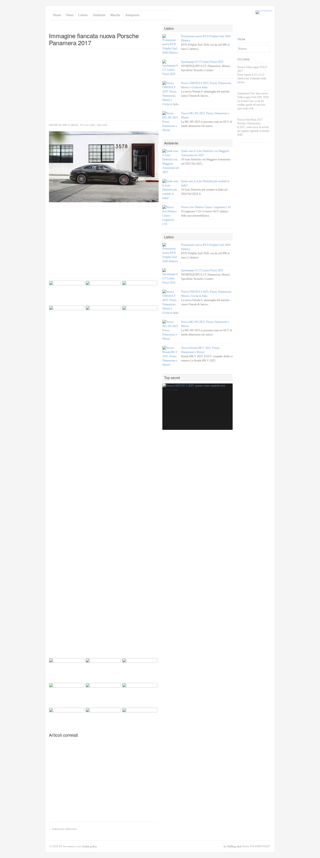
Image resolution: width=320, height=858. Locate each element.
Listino (83, 15)
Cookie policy (89, 846)
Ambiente (99, 15)
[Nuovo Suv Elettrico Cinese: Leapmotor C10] (170, 215)
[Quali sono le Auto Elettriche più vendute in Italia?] (170, 189)
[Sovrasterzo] (264, 12)
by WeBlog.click (233, 846)
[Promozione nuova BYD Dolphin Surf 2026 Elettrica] (170, 44)
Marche (115, 15)
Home (57, 15)
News (69, 15)
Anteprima (132, 15)
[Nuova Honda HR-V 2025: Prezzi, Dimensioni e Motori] (170, 356)
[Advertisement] (104, 26)
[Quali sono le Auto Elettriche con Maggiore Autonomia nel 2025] (170, 161)
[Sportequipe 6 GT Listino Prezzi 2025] (170, 68)
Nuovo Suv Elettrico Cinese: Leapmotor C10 (206, 207)
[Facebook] (249, 28)
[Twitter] (241, 28)
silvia (74, 125)
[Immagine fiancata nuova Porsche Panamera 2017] (104, 166)
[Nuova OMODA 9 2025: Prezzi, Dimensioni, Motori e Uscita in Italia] (170, 93)
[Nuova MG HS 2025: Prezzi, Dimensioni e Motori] (170, 121)
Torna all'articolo (63, 829)
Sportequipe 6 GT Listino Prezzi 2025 (202, 61)
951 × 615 (96, 125)
